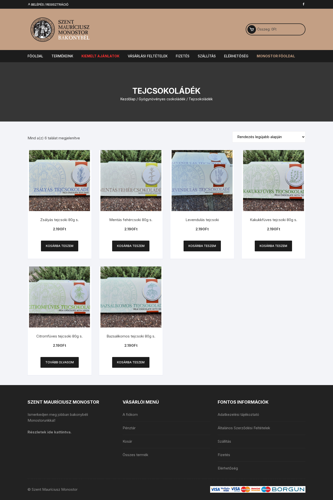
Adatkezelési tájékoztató (238, 414)
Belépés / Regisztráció (49, 4)
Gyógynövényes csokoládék (162, 99)
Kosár (127, 441)
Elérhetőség (236, 56)
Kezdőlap (128, 99)
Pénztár (129, 428)
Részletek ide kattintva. (49, 432)
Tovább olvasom (59, 362)
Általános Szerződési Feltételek (244, 428)
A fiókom (130, 414)
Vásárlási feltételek (147, 56)
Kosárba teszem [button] (59, 246)
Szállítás (207, 56)
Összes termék (135, 454)
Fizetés (182, 56)
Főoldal (35, 56)
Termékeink (62, 56)
